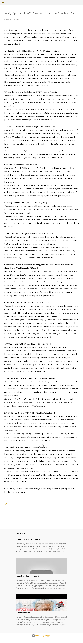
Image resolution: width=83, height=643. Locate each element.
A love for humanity (23, 613)
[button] (5, 23)
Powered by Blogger (43, 636)
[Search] (9, 2)
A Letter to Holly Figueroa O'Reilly (28, 539)
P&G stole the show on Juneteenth (28, 576)
